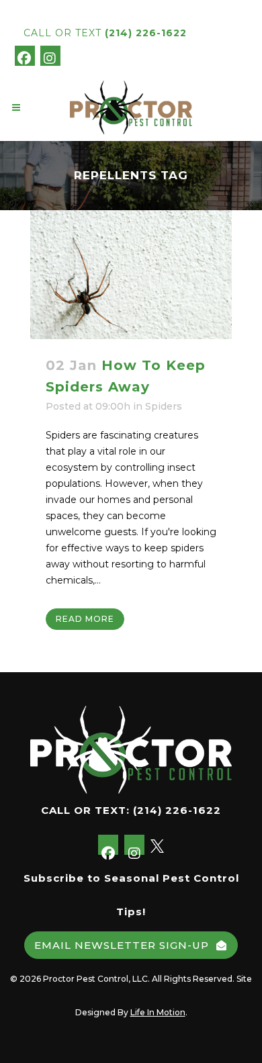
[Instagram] (50, 56)
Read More (85, 619)
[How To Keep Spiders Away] (131, 274)
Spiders (163, 406)
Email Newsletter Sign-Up (121, 945)
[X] (72, 55)
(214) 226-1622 (146, 33)
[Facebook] (25, 56)
